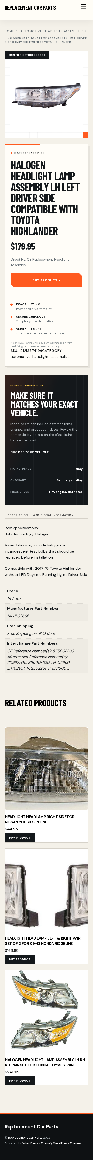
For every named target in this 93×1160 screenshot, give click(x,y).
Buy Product (44, 280)
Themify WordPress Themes (61, 1143)
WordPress (30, 1143)
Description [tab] (17, 515)
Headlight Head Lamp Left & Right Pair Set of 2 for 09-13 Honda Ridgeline (42, 941)
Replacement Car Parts (25, 1138)
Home (9, 31)
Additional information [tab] (53, 515)
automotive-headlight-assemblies (52, 31)
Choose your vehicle (29, 452)
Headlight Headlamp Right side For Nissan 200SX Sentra (39, 819)
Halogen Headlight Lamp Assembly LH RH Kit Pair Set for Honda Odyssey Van (45, 1062)
